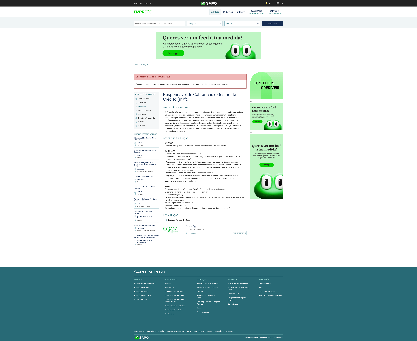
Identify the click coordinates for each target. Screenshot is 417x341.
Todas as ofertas (239, 233)
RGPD (189, 331)
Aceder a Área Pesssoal (174, 292)
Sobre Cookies (199, 331)
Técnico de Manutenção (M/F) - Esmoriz (145, 151)
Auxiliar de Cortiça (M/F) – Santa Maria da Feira (145, 200)
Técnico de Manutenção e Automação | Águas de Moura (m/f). (145, 164)
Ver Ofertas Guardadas (173, 310)
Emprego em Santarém (142, 296)
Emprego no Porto (141, 292)
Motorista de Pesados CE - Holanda (143, 212)
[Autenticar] (278, 4)
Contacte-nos (170, 314)
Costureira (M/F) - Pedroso (143, 176)
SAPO (141, 337)
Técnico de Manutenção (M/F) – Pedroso (145, 139)
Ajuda (261, 288)
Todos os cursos (203, 312)
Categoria (192, 23)
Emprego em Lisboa (141, 288)
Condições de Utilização (155, 331)
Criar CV (168, 283)
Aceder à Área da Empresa (238, 283)
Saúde (199, 308)
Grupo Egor (140, 169)
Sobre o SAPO (139, 331)
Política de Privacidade (175, 331)
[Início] (149, 12)
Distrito (229, 23)
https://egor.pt (193, 233)
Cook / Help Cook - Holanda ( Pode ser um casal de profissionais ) (146, 236)
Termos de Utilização (267, 292)
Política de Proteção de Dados (270, 296)
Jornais (148, 3)
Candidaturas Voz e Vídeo (175, 306)
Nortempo (140, 143)
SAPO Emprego (265, 283)
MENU (136, 3)
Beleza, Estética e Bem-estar (207, 288)
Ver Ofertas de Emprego (174, 296)
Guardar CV (169, 288)
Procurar (272, 23)
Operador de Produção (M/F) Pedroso (144, 188)
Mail (142, 3)
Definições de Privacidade (224, 331)
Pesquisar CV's (233, 294)
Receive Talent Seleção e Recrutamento (145, 217)
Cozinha (200, 292)
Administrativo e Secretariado (145, 283)
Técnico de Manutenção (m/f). (145, 225)
